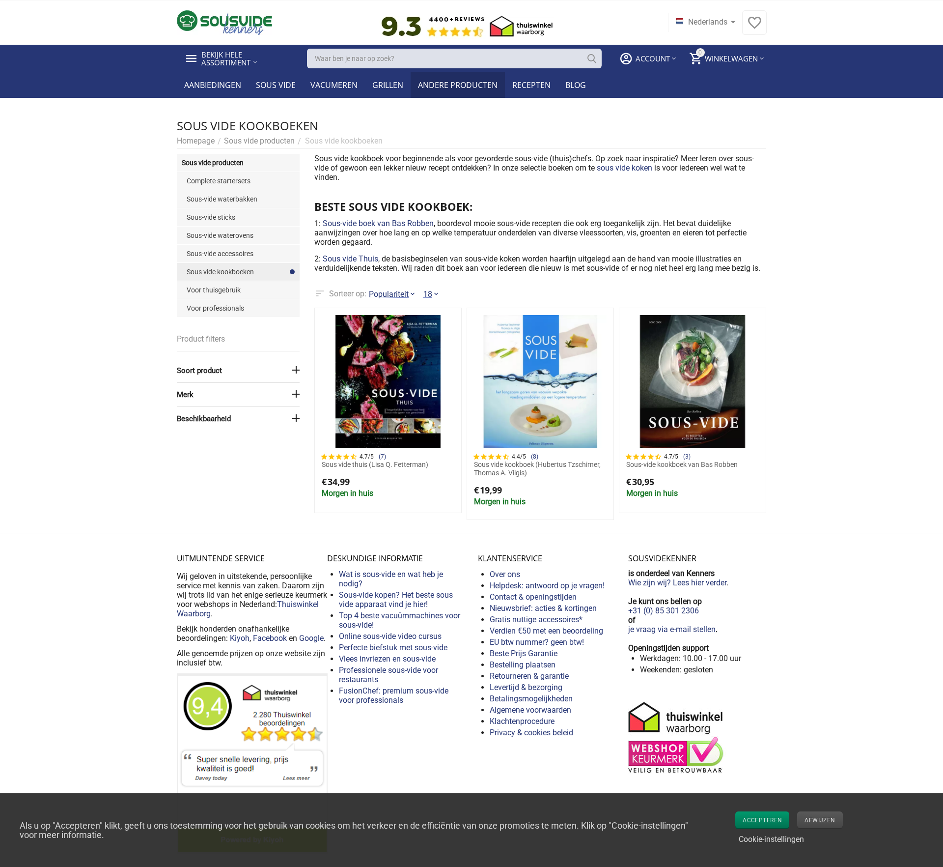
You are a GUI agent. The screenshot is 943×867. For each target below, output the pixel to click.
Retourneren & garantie (529, 676)
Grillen (387, 85)
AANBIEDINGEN (212, 85)
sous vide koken (624, 168)
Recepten (531, 85)
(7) (382, 456)
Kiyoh (240, 638)
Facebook (270, 638)
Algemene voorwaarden (530, 710)
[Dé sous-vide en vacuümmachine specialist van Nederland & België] (224, 22)
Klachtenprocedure (522, 721)
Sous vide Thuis (350, 258)
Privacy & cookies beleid (531, 732)
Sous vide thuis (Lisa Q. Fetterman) (375, 464)
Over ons (505, 574)
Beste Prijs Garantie (523, 653)
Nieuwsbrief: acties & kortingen (543, 608)
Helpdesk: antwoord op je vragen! (547, 585)
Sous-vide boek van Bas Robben (378, 223)
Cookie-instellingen (771, 839)
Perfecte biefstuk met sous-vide (393, 647)
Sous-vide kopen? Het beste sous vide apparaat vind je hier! (396, 599)
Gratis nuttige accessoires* (536, 619)
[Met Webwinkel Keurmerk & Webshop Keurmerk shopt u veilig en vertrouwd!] (677, 736)
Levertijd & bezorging (526, 687)
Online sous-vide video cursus (390, 636)
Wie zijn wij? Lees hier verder (677, 582)
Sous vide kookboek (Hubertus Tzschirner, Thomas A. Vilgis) (537, 469)
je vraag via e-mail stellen (672, 629)
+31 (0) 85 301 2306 (663, 610)
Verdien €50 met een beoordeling (546, 631)
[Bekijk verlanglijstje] (754, 27)
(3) (687, 456)
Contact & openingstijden (533, 597)
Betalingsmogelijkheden (531, 698)
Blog (575, 85)
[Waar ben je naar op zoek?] (592, 58)
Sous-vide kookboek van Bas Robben (682, 464)
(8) (534, 456)
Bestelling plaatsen (522, 664)
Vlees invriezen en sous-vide (387, 659)
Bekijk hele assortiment (225, 58)
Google (311, 638)
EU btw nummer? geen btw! (537, 642)
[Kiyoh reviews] (252, 763)
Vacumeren (334, 85)
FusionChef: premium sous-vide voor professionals (393, 695)
